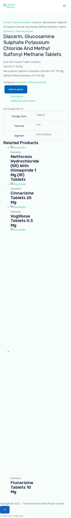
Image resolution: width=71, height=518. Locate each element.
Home (6, 22)
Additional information (23, 100)
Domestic (8, 31)
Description (17, 96)
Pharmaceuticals (21, 22)
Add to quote (16, 89)
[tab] (39, 96)
